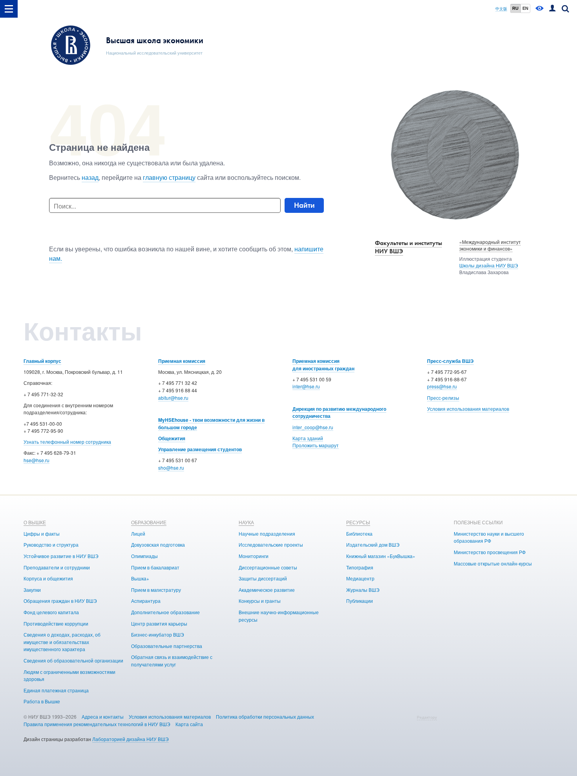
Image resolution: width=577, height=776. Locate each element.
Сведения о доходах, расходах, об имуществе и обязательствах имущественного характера (62, 641)
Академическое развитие (267, 589)
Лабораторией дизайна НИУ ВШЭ (130, 739)
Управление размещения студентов (200, 449)
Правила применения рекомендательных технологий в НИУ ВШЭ (97, 724)
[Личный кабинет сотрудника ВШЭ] (552, 9)
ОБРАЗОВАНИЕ (148, 522)
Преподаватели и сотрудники (57, 567)
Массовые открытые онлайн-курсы (493, 563)
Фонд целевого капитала (51, 612)
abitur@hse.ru (173, 397)
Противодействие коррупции (56, 623)
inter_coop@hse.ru (312, 427)
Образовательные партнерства (166, 645)
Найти (304, 205)
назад (90, 177)
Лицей (138, 533)
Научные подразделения (267, 533)
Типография (359, 567)
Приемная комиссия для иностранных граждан (323, 364)
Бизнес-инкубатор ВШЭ (157, 634)
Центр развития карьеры (159, 623)
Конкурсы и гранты (260, 600)
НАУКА (246, 522)
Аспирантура (146, 600)
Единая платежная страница (56, 690)
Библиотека (359, 533)
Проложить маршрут (315, 445)
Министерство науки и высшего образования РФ (489, 537)
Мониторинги (253, 556)
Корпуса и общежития (48, 578)
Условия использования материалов (468, 408)
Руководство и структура (51, 544)
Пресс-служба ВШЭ (450, 360)
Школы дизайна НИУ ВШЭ (488, 265)
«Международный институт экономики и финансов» (490, 245)
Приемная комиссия (181, 360)
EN (525, 8)
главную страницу (169, 177)
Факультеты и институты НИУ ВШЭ (408, 247)
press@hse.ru (442, 386)
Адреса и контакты (103, 716)
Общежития (171, 438)
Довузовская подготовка (158, 544)
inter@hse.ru (306, 386)
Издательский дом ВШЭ (373, 544)
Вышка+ (140, 578)
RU (515, 8)
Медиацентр (360, 578)
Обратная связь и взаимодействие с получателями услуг (171, 660)
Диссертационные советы (268, 567)
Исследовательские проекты (271, 544)
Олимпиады (144, 556)
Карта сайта (189, 724)
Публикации (359, 600)
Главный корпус (42, 360)
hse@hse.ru (36, 460)
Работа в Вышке (42, 701)
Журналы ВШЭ (363, 589)
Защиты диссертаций (263, 578)
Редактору (427, 717)
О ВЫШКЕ (35, 522)
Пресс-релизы (443, 397)
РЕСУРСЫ (358, 522)
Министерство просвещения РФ (490, 552)
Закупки (32, 589)
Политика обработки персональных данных (265, 716)
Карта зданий (307, 438)
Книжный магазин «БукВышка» (380, 556)
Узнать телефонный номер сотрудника (67, 441)
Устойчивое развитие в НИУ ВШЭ (61, 556)
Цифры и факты (42, 533)
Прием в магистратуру (156, 589)
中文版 (501, 9)
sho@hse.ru (171, 467)
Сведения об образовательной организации (73, 660)
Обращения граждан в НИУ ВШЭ (60, 600)
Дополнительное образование (165, 612)
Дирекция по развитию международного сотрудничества (339, 412)
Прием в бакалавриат (155, 567)
